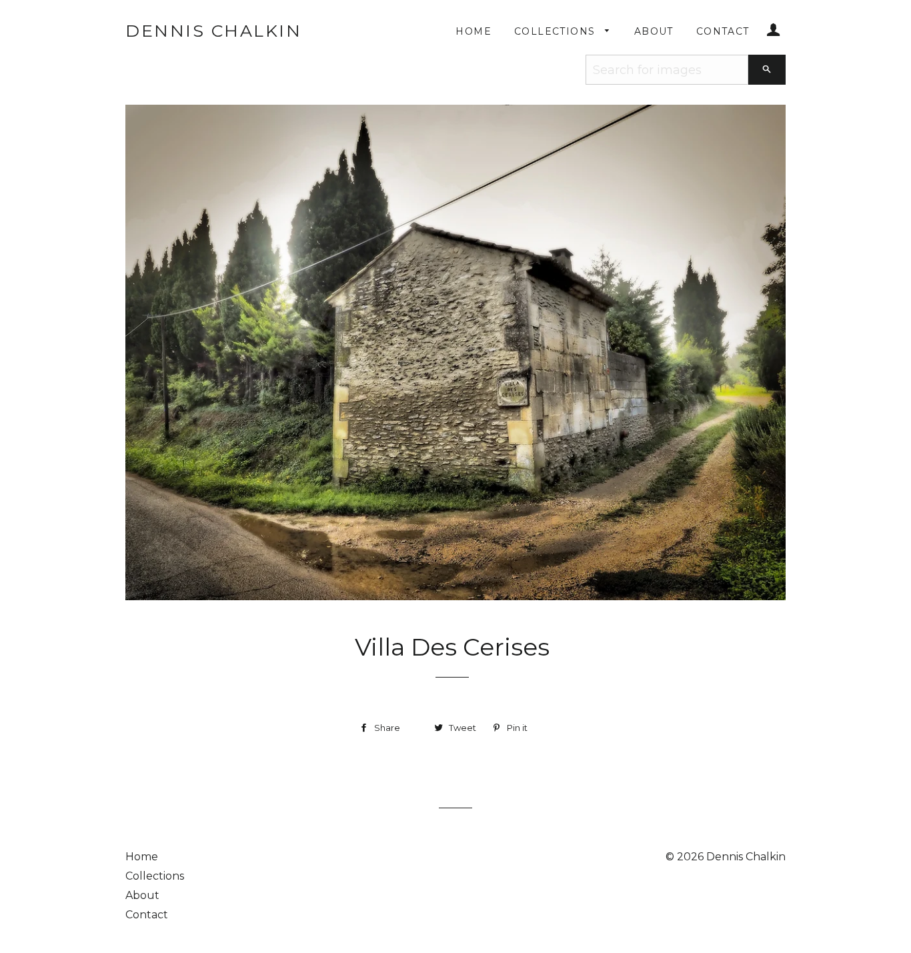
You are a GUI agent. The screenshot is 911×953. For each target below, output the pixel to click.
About (654, 31)
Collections (556, 31)
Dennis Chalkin (213, 31)
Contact (723, 31)
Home (473, 31)
